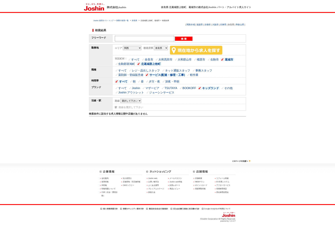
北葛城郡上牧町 (151, 63)
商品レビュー (175, 189)
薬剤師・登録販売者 (130, 74)
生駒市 (214, 59)
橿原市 (201, 59)
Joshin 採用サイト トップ (103, 20)
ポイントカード (201, 185)
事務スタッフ (203, 70)
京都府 (207, 24)
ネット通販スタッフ (177, 70)
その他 (228, 88)
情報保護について (109, 189)
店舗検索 (198, 178)
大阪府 (215, 24)
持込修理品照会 (222, 192)
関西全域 (191, 24)
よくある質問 (153, 185)
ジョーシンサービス (161, 92)
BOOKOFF (189, 88)
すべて (135, 59)
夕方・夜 (154, 81)
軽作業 (194, 74)
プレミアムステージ (156, 189)
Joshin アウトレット (131, 92)
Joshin (136, 88)
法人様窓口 (127, 178)
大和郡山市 (185, 59)
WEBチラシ (199, 182)
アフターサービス (223, 185)
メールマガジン (176, 178)
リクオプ (232, 221)
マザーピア (152, 88)
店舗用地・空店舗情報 (131, 182)
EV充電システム (222, 182)
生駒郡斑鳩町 (126, 63)
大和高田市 (165, 59)
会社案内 (105, 178)
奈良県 (134, 20)
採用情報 (105, 182)
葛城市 (229, 59)
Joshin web (152, 178)
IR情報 (104, 185)
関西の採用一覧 (122, 20)
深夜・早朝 (172, 81)
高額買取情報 (200, 189)
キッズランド (210, 88)
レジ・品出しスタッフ (146, 70)
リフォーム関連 (222, 178)
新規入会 (151, 192)
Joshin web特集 (176, 182)
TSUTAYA (171, 88)
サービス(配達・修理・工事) (167, 74)
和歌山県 (240, 24)
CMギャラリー (128, 185)
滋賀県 (199, 24)
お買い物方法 (153, 182)
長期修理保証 (221, 189)
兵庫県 (223, 24)
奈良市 (149, 59)
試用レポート (175, 185)
